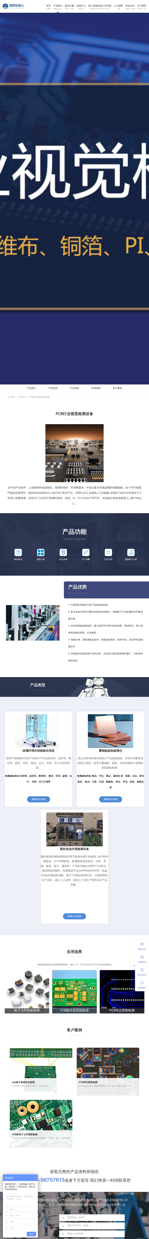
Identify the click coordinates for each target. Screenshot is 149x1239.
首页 (48, 5)
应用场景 (96, 388)
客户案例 (117, 388)
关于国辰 (141, 5)
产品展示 (58, 5)
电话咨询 (142, 975)
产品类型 (74, 388)
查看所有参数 (39, 799)
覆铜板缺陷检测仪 (110, 750)
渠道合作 (130, 5)
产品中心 (22, 397)
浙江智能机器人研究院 (99, 5)
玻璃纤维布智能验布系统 (39, 750)
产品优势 (53, 388)
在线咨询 (142, 962)
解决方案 (69, 5)
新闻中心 (81, 5)
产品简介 (31, 388)
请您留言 (142, 988)
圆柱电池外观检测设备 (74, 849)
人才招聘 (118, 5)
